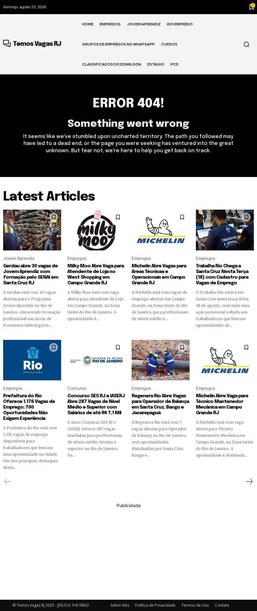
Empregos (77, 258)
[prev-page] (8, 481)
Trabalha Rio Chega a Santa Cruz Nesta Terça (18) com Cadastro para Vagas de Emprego (222, 275)
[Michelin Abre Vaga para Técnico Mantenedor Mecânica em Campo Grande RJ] (225, 360)
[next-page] (249, 481)
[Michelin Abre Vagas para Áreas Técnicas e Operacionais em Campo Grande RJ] (161, 230)
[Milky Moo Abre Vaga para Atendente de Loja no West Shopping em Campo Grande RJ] (96, 230)
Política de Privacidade (155, 605)
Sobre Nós (119, 605)
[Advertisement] (128, 553)
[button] (246, 44)
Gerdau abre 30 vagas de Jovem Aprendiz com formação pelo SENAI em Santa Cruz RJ (30, 275)
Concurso (76, 388)
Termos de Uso (195, 605)
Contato (222, 605)
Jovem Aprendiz (18, 258)
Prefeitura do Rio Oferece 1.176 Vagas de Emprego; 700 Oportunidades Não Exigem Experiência (29, 407)
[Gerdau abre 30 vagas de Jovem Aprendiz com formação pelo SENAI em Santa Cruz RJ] (32, 230)
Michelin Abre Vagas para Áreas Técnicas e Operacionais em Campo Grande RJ (159, 275)
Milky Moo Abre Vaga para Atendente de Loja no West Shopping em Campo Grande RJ (95, 275)
